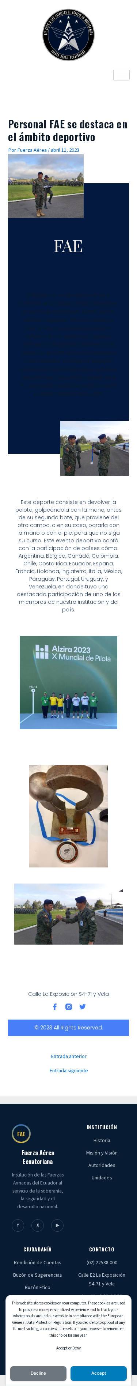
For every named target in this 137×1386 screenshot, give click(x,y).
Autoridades (101, 1165)
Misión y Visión (102, 1153)
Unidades (102, 1178)
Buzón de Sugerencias (37, 1275)
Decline (38, 1373)
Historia (102, 1140)
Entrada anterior (69, 1056)
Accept (98, 1373)
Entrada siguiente (68, 1071)
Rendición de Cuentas (37, 1262)
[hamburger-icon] (121, 75)
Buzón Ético (37, 1287)
